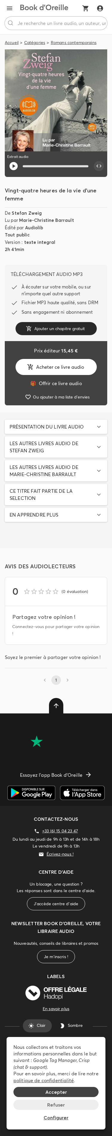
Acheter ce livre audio (60, 367)
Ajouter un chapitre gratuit (59, 328)
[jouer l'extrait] (13, 166)
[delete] (56, 705)
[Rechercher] (11, 23)
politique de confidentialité (43, 1080)
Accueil (12, 42)
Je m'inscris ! (56, 956)
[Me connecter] (100, 8)
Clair (41, 1025)
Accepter (56, 1092)
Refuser (56, 1105)
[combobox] (56, 23)
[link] (56, 383)
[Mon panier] (86, 8)
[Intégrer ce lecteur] (99, 166)
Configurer (56, 1118)
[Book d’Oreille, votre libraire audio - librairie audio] (44, 8)
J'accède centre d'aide (56, 903)
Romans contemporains (73, 42)
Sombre (75, 1025)
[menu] (9, 8)
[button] (56, 427)
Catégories (34, 42)
